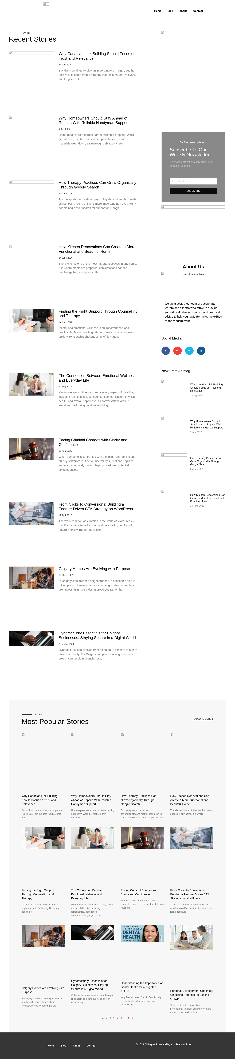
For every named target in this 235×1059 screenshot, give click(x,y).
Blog (170, 10)
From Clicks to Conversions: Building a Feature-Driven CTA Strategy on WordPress (96, 506)
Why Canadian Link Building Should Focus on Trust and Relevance (206, 387)
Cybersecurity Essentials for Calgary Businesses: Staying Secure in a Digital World (97, 635)
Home (157, 10)
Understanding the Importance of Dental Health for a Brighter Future (142, 987)
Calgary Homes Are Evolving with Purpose (94, 569)
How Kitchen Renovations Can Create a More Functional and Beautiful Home (97, 249)
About (183, 10)
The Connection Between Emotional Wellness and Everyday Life (87, 894)
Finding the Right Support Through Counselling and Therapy (38, 894)
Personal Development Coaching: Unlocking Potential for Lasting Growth (191, 994)
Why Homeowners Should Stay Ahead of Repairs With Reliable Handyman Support (94, 120)
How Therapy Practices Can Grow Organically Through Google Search (97, 184)
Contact (198, 10)
